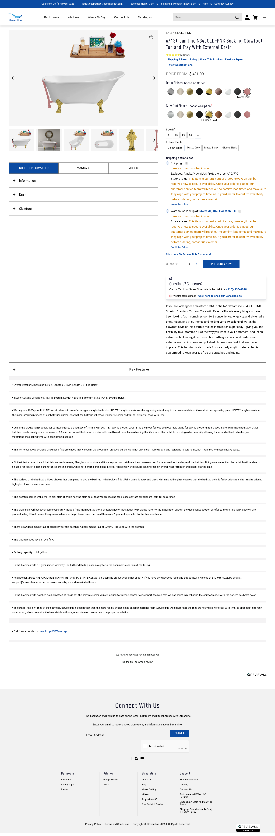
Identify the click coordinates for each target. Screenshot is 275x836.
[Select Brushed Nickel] (180, 91)
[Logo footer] (248, 828)
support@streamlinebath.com (106, 3)
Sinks (106, 784)
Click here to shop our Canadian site (220, 295)
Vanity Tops (67, 784)
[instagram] (136, 758)
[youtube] (142, 758)
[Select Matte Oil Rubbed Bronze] (218, 91)
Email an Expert (234, 59)
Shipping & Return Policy (182, 59)
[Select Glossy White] (228, 91)
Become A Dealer (189, 779)
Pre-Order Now (221, 264)
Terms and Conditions (117, 824)
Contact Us (121, 17)
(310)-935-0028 (236, 289)
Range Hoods (110, 779)
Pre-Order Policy (179, 204)
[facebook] (132, 758)
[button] (154, 78)
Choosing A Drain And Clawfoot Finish (196, 803)
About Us (147, 779)
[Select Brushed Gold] (190, 91)
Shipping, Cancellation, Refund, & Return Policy (196, 810)
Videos (145, 794)
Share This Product (211, 59)
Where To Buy (97, 17)
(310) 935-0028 (65, 3)
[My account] (247, 17)
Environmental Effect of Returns (193, 795)
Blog (144, 784)
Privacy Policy (93, 824)
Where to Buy (149, 789)
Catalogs (144, 17)
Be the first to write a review (138, 661)
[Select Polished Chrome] (170, 91)
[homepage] (15, 17)
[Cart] (255, 17)
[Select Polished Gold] (209, 91)
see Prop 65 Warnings (53, 631)
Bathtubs (66, 779)
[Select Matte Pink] (247, 91)
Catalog (184, 784)
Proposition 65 (149, 799)
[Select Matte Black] (199, 91)
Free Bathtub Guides (152, 804)
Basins (64, 789)
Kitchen (73, 17)
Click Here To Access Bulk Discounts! (188, 254)
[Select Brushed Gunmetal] (237, 91)
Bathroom (50, 17)
